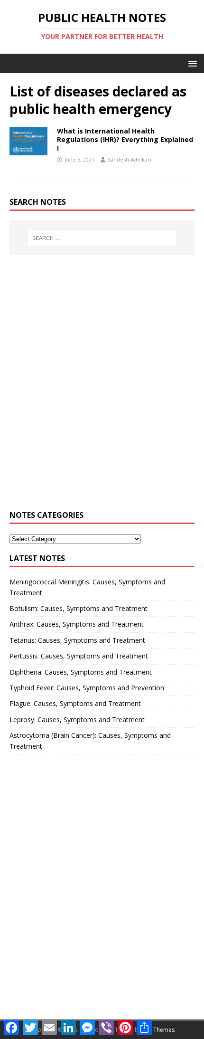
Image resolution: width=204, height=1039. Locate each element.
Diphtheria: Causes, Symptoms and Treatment (80, 672)
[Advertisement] (102, 388)
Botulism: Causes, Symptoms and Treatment (78, 608)
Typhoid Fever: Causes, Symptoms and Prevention (86, 687)
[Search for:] (102, 238)
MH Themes (159, 1030)
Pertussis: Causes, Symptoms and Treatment (78, 655)
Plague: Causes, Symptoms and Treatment (75, 703)
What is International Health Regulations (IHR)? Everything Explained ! (125, 139)
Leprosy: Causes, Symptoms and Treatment (77, 719)
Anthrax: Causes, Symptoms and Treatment (76, 624)
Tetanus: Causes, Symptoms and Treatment (77, 640)
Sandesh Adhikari (129, 159)
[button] (191, 63)
